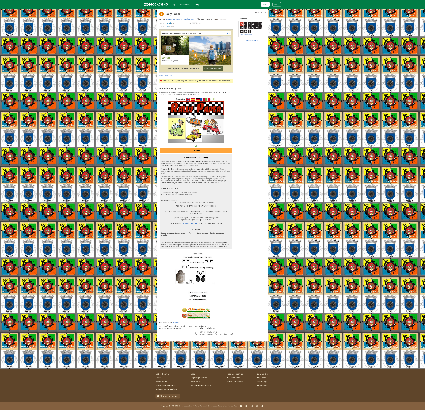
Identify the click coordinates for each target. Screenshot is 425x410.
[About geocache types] (161, 13)
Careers (158, 378)
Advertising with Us (252, 41)
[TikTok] (262, 406)
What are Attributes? (246, 35)
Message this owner (205, 19)
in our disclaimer (224, 81)
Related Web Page (165, 76)
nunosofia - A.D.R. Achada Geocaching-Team (180, 19)
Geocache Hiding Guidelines (166, 385)
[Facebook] (241, 406)
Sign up (265, 4)
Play (173, 4)
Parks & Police (196, 381)
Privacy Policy (233, 406)
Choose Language (168, 396)
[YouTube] (246, 406)
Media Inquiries (262, 385)
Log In (276, 4)
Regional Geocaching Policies (166, 389)
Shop (197, 4)
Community (185, 4)
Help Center (261, 378)
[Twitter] (257, 406)
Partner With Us (161, 381)
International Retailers (235, 381)
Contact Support (263, 381)
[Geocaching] (156, 4)
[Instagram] (251, 406)
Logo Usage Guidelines (199, 378)
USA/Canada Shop (233, 378)
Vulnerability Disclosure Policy (201, 385)
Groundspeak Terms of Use (218, 406)
